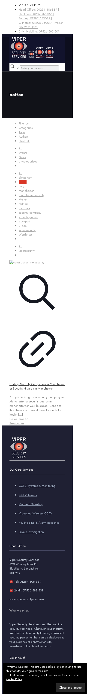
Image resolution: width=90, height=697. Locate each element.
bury (21, 186)
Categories (26, 128)
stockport (24, 221)
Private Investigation (31, 532)
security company (30, 212)
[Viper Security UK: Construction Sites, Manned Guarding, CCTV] (31, 57)
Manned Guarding (31, 504)
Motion (23, 199)
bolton (23, 182)
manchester (26, 191)
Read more (16, 423)
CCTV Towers (28, 495)
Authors (23, 136)
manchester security (31, 195)
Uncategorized (28, 161)
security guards (28, 217)
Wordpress (25, 234)
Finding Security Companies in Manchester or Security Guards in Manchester (37, 386)
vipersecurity (27, 250)
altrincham (25, 177)
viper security (27, 230)
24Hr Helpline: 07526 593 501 (39, 31)
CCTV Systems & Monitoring (37, 486)
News (22, 157)
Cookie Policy (14, 679)
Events (23, 153)
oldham (24, 204)
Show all (24, 141)
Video (23, 226)
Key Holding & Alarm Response (39, 522)
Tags (22, 132)
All (20, 148)
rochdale (24, 208)
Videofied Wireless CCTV (35, 513)
